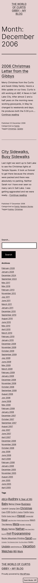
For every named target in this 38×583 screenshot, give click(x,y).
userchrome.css (16, 547)
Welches (7, 551)
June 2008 (6, 401)
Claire (4, 512)
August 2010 (7, 318)
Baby (5, 503)
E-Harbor (19, 512)
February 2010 (8, 336)
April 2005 (6, 487)
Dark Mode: (28, 580)
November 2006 (9, 444)
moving (28, 524)
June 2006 (6, 455)
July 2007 (6, 430)
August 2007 (7, 426)
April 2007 (6, 437)
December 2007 (9, 416)
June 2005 (6, 484)
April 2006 (6, 459)
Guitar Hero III (12, 516)
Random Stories (26, 206)
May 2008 (6, 405)
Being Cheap (15, 504)
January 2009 (8, 376)
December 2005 (9, 469)
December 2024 (9, 275)
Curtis (13, 512)
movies (22, 524)
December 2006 (9, 441)
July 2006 (6, 451)
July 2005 (6, 480)
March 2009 (7, 369)
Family (17, 126)
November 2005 (9, 473)
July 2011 (6, 297)
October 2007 (8, 419)
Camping (12, 508)
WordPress (25, 574)
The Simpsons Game (12, 542)
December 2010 (9, 311)
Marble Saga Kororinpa (23, 520)
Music (5, 529)
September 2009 (9, 354)
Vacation (28, 546)
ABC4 (4, 499)
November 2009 (9, 347)
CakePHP (5, 508)
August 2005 (7, 477)
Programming (21, 533)
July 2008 (6, 398)
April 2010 (6, 329)
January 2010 (8, 340)
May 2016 (6, 286)
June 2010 (6, 322)
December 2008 (9, 380)
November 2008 (9, 383)
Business (26, 504)
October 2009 (8, 351)
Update (20, 129)
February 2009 (8, 372)
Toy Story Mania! (23, 542)
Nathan (20, 528)
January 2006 (8, 466)
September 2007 (9, 423)
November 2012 (9, 293)
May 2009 (6, 365)
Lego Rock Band (12, 520)
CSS (8, 512)
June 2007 (6, 433)
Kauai (4, 520)
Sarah (28, 538)
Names (11, 529)
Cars (18, 508)
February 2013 (8, 290)
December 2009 (9, 344)
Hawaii (21, 515)
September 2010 (9, 315)
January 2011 (7, 308)
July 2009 (6, 358)
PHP (9, 533)
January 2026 (8, 272)
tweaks (30, 542)
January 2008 (8, 412)
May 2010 (6, 326)
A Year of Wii (25, 499)
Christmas (12, 129)
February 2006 (8, 462)
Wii (15, 551)
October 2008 (8, 387)
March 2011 (7, 304)
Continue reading (10, 114)
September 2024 (9, 279)
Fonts (4, 516)
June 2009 (6, 362)
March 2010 (7, 333)
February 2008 (8, 408)
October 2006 (8, 448)
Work (20, 551)
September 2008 (9, 390)
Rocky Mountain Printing (13, 538)
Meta (16, 524)
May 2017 (6, 283)
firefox (31, 512)
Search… (6, 240)
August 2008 (7, 394)
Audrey (11, 209)
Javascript (29, 516)
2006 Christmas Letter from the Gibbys (16, 71)
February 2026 (8, 268)
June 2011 (6, 300)
